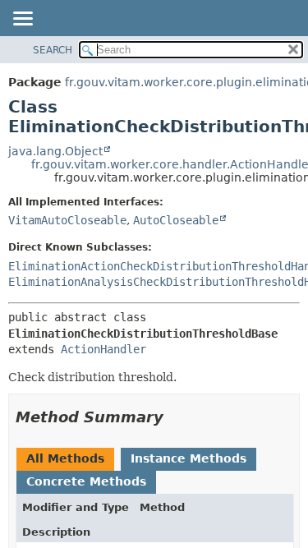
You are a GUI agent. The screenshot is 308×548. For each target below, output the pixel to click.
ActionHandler (103, 349)
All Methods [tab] (65, 458)
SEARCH (52, 50)
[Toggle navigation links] (22, 19)
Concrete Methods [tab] (86, 481)
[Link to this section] (175, 417)
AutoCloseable (175, 220)
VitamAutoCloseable (67, 220)
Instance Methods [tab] (188, 458)
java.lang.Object (55, 151)
